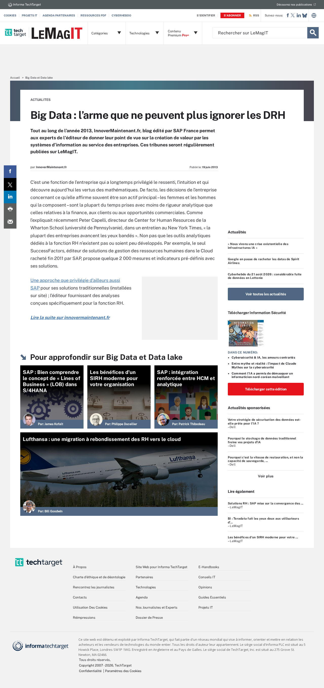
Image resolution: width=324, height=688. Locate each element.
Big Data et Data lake (39, 77)
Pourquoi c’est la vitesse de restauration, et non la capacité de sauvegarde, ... (265, 459)
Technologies (146, 587)
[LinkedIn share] (10, 197)
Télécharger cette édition (266, 389)
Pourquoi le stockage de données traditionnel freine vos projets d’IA (262, 440)
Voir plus (265, 476)
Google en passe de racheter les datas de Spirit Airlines (263, 260)
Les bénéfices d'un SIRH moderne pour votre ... (263, 537)
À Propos (80, 567)
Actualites (40, 100)
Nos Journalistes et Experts (156, 607)
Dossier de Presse (149, 617)
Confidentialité (90, 671)
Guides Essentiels (212, 597)
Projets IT (29, 15)
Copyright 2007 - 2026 (96, 665)
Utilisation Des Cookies (90, 607)
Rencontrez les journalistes (93, 587)
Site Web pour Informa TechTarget (161, 567)
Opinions (205, 587)
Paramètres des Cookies (123, 671)
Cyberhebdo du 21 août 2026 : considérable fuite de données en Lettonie (264, 276)
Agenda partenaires (59, 15)
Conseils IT (206, 577)
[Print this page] (10, 209)
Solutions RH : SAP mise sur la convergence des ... (265, 503)
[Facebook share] (10, 171)
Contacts (80, 597)
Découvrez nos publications (294, 4)
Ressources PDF (93, 15)
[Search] (313, 32)
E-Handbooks (208, 567)
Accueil (15, 77)
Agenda (142, 597)
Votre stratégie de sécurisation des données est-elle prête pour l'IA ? (264, 421)
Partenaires (144, 577)
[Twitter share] (10, 184)
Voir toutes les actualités (266, 294)
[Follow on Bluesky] (304, 15)
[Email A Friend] (10, 222)
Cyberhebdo (121, 15)
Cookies (10, 15)
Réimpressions (84, 617)
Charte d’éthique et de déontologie (99, 577)
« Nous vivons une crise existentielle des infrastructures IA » (258, 245)
